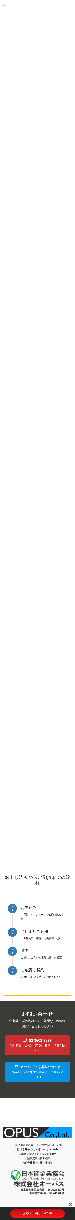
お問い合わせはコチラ (36, 1213)
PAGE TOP (69, 1180)
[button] (37, 1045)
